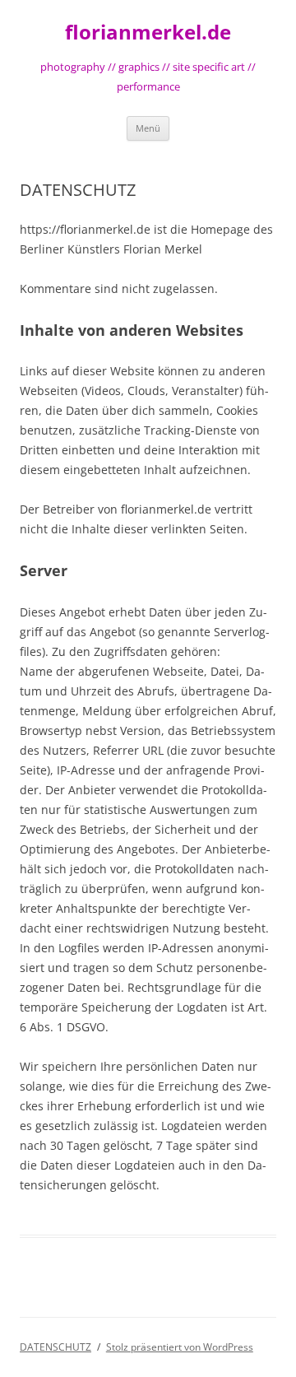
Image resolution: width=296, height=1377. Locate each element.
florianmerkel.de (148, 32)
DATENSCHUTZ (55, 1347)
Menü (148, 128)
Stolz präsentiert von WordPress (179, 1347)
